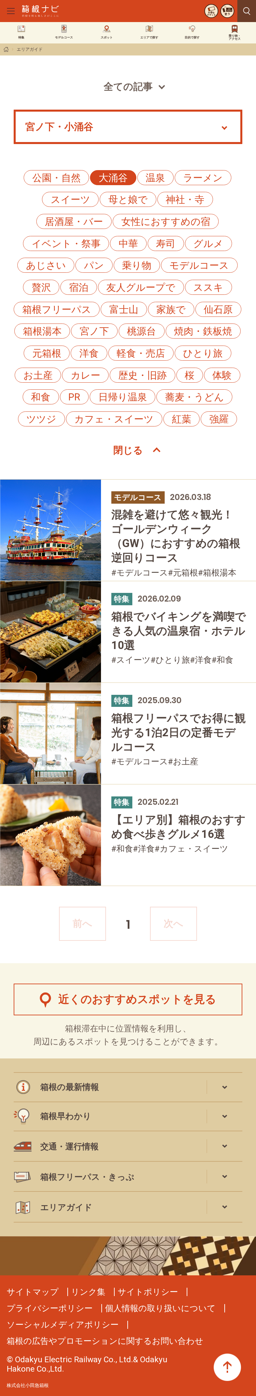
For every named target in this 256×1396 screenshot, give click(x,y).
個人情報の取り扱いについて (160, 1308)
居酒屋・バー (74, 221)
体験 (222, 375)
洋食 (89, 353)
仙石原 (218, 309)
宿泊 (78, 287)
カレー (85, 375)
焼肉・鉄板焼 (203, 331)
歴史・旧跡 (142, 375)
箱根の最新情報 (69, 1087)
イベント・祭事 (66, 243)
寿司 (165, 243)
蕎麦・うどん (194, 397)
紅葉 (181, 419)
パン (94, 265)
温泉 (155, 177)
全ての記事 (128, 86)
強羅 (219, 419)
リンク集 (88, 1292)
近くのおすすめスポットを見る (137, 999)
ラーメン (203, 177)
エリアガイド (30, 49)
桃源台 (141, 331)
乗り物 (136, 265)
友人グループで (140, 287)
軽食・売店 (141, 353)
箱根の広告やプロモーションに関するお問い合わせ (105, 1341)
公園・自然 (56, 177)
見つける (246, 11)
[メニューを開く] (10, 11)
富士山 (123, 309)
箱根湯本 (42, 331)
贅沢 (41, 287)
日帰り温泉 (122, 397)
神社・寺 (185, 199)
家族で (171, 309)
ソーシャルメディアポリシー (63, 1324)
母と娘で (128, 199)
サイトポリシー (148, 1292)
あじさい (46, 265)
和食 (40, 397)
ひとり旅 (203, 353)
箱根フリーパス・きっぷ (87, 1177)
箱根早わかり (65, 1116)
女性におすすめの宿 (165, 221)
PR (74, 397)
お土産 (38, 375)
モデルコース (199, 265)
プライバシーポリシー (50, 1308)
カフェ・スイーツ (114, 419)
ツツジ (41, 419)
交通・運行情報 (69, 1146)
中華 (128, 243)
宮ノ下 (94, 331)
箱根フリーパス (56, 309)
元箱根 (46, 353)
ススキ (208, 287)
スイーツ (70, 199)
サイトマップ (33, 1292)
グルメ (208, 243)
